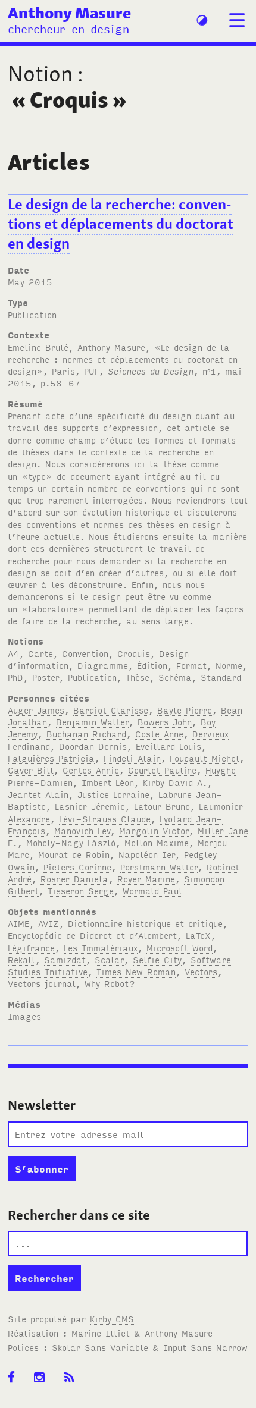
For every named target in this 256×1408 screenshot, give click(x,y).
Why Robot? (110, 983)
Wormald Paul (152, 890)
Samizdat (65, 959)
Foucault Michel (204, 757)
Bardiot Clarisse (110, 709)
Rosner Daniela (74, 878)
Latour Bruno (162, 806)
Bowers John (165, 721)
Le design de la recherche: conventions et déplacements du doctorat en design (120, 223)
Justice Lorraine (113, 794)
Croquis (133, 653)
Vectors (201, 971)
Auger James (36, 709)
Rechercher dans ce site (79, 1215)
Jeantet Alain (38, 794)
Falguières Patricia (51, 757)
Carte (40, 653)
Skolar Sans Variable (100, 1347)
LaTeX (198, 935)
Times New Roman (136, 971)
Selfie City (157, 959)
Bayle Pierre (184, 709)
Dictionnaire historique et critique (145, 923)
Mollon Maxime (156, 842)
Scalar (109, 959)
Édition (152, 665)
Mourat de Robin (74, 854)
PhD (15, 677)
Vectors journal (42, 983)
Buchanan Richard (86, 733)
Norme (229, 665)
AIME (18, 923)
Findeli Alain (132, 757)
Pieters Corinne (77, 866)
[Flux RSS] (73, 1378)
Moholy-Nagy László (70, 842)
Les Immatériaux (101, 947)
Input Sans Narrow (205, 1347)
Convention (85, 653)
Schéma (175, 677)
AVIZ (48, 923)
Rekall (21, 959)
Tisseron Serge (81, 890)
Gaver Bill (31, 769)
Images (24, 1016)
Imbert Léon (108, 782)
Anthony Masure (69, 12)
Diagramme (102, 665)
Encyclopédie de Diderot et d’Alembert (92, 935)
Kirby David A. (175, 782)
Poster (45, 677)
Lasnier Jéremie (90, 806)
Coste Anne (159, 733)
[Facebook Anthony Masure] (15, 1378)
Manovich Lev (82, 830)
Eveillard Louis (168, 746)
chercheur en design (68, 28)
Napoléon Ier (146, 854)
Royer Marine (146, 878)
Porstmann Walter (159, 866)
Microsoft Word (179, 947)
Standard (221, 677)
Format (191, 665)
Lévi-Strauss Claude (105, 818)
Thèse (137, 677)
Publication (32, 314)
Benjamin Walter (92, 721)
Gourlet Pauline (162, 769)
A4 (13, 653)
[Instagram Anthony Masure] (43, 1378)
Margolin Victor (154, 830)
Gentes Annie (91, 769)
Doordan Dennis (93, 746)
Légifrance (31, 947)
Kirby (112, 1318)
